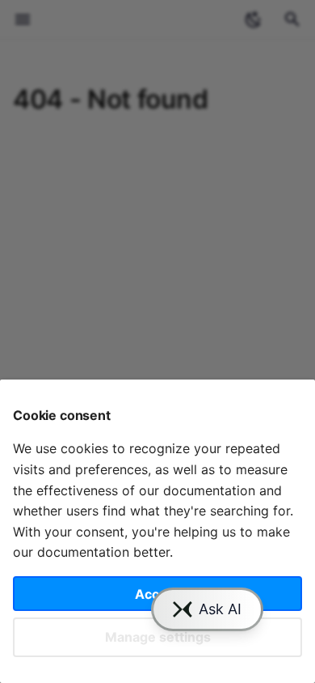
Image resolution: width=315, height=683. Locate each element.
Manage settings (158, 637)
